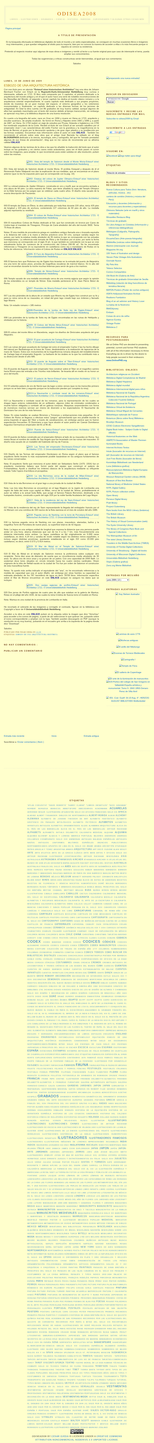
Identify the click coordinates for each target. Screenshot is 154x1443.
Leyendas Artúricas (63, 1189)
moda (31, 1236)
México (43, 1226)
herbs (107, 1107)
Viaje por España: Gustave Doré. (70, 1410)
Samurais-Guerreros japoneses (61, 1335)
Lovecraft (121, 1199)
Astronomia (48, 859)
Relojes (107, 1325)
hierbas (31, 1110)
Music (114, 1240)
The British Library (115, 514)
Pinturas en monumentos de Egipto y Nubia (73, 1295)
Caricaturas (82, 910)
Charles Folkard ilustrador (59, 931)
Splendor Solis (73, 1352)
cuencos (109, 966)
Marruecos (80, 1216)
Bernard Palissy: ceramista (97, 877)
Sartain (104, 1335)
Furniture (73, 1082)
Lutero (38, 1203)
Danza (108, 973)
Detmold (77, 983)
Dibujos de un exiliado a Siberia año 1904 (73, 986)
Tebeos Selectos (114, 268)
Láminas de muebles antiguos (108, 1175)
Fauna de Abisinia (117, 1065)
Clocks (102, 938)
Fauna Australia (98, 1065)
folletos (56, 1075)
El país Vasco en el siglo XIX (89, 1017)
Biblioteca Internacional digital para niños (125, 389)
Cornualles (73, 959)
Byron (105, 890)
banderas (99, 870)
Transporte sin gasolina (41, 1380)
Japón (113, 1148)
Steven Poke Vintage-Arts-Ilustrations (124, 257)
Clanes (93, 938)
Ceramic (47, 928)
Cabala (48, 894)
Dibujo (95, 983)
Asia (124, 856)
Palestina (47, 1278)
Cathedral (78, 924)
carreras (32, 914)
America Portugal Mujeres (87, 836)
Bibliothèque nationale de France (122, 414)
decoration (39, 979)
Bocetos (122, 880)
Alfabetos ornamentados (65, 826)
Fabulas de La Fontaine (49, 1061)
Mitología (94, 1233)
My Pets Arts (112, 264)
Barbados (111, 870)
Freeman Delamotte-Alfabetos (98, 1079)
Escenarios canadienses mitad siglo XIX (85, 1041)
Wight (57, 1424)
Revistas (71, 1329)
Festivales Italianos (115, 1068)
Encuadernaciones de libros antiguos (78, 1034)
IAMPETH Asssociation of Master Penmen (126, 440)
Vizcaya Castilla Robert (55, 1421)
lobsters (58, 1196)
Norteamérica (55, 1250)
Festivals (32, 1072)
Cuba (100, 966)
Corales (48, 959)
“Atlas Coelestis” (37, 805)
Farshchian (57, 1065)
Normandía (121, 1247)
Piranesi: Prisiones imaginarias (87, 1298)
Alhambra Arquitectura (102, 826)
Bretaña (36, 890)
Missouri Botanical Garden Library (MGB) (126, 477)
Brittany (69, 890)
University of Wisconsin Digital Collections (126, 554)
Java (96, 1152)
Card (69, 911)
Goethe (122, 1092)
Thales (113, 1366)
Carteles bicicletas (65, 914)
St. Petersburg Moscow (96, 1352)
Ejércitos (53, 1003)
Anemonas (74, 839)
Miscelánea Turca (67, 1233)
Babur (88, 870)
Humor (123, 1117)
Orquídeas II (34, 1267)
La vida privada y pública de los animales (100, 1172)
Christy (31, 938)
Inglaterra (77, 1145)
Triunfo (71, 1380)
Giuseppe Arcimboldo (79, 1092)
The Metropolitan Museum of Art (121, 536)
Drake (61, 996)
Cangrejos (110, 907)
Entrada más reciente (14, 736)
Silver (49, 1349)
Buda (88, 890)
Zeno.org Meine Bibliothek (118, 565)
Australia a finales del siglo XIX (45, 866)
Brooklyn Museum (114, 422)
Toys (123, 1376)
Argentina (59, 849)
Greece (74, 1103)
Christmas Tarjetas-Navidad (111, 934)
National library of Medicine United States (126, 484)
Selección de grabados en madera (78, 1339)
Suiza (30, 1356)
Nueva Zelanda (56, 1254)
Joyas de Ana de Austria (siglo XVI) (75, 1155)
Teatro (70, 1363)
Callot (88, 904)
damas (92, 973)
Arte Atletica (43, 853)
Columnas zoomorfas (39, 952)
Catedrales (63, 924)
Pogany (110, 1301)
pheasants (71, 1284)
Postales (74, 1308)
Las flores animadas (52, 1182)
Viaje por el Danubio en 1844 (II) (69, 1403)
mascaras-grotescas (101, 1216)
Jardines (42, 1152)
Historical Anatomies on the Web (121, 436)
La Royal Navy (47, 1172)
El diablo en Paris (54, 1010)
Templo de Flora (70, 1366)
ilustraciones (36, 1124)
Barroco (97, 873)
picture (82, 1284)
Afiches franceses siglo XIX (101, 812)
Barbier (122, 870)
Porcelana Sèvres (93, 1305)
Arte (30, 853)
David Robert (45, 976)
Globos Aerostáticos (104, 1092)
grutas (83, 1103)
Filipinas (66, 1072)
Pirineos (47, 1301)
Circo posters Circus (64, 938)
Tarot (30, 1363)
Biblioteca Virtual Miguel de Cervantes (124, 411)
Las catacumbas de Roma (98, 1179)
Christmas (88, 934)
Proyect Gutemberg (115, 506)
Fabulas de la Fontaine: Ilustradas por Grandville (96, 1061)
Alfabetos (106, 822)
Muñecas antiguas (97, 1240)
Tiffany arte (103, 1370)
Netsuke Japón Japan (66, 1247)
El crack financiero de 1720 (70, 1007)
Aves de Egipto (80, 866)
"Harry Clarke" (76, 805)
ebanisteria (93, 996)
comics (79, 952)
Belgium (66, 876)
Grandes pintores (94, 1100)
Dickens (48, 990)
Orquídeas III (51, 1267)
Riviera (43, 1332)
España (33, 1050)
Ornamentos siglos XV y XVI (108, 1264)
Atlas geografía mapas (56, 863)
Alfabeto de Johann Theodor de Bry (64, 819)
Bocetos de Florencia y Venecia (47, 883)
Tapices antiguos (37, 1359)
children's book (55, 934)
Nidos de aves (104, 1247)
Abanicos (55, 808)
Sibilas (60, 1346)
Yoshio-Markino (89, 1427)
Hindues (69, 1110)
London (69, 1196)
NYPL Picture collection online (120, 491)
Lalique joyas (56, 1175)
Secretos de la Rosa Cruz (42, 1339)
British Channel (52, 890)
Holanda (93, 1117)
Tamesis (88, 1356)
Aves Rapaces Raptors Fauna (44, 870)
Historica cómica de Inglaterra (45, 1117)
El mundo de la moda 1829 (57, 1017)
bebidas (45, 876)
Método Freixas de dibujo (112, 1223)
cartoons (66, 921)
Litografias (93, 1193)
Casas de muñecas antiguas (89, 921)
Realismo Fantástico (116, 297)
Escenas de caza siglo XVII (97, 1044)
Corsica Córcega (45, 962)
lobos (49, 1196)
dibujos (43, 986)
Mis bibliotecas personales (79, 1227)
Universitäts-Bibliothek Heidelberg (122, 558)
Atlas (112, 859)
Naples (49, 1244)
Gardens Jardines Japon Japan (89, 1086)
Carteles (45, 914)
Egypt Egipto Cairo (98, 1000)
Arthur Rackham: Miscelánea (101, 856)
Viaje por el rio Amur (103, 1407)
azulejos (79, 870)
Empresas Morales (116, 1030)
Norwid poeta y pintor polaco (81, 1250)
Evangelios (98, 1054)
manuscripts (87, 1206)
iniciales (92, 1145)
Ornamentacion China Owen (57, 1261)
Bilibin (30, 880)
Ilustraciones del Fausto (94, 1131)
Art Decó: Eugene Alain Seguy (110, 849)
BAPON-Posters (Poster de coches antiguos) (127, 290)
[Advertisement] (58, 725)
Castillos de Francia (40, 924)
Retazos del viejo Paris (52, 1329)
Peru (62, 1284)
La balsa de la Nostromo (118, 305)
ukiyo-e (69, 1383)
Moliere (95, 1237)
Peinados (82, 1281)
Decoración (63, 976)
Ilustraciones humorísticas (110, 1134)
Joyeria (102, 1155)
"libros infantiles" (97, 805)
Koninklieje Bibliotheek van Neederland (124, 462)
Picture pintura (97, 1284)
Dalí (85, 973)
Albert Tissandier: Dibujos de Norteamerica (62, 815)
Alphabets (34, 832)
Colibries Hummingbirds (113, 949)
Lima (84, 1193)
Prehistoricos (95, 1312)
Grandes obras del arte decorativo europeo (54, 1100)
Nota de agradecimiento (113, 1250)
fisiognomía (79, 1072)
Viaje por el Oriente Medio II (54, 1407)
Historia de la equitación (91, 1110)
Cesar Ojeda (59, 1436)
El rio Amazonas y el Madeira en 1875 (91, 1024)
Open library (112, 495)
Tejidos (54, 1366)
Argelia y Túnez (44, 849)
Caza (98, 924)
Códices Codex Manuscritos (97, 945)
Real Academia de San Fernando (64, 1318)
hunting (44, 1120)
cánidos (122, 907)
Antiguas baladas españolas (98, 839)
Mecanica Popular (89, 1220)
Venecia (31, 1386)
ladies (42, 1175)
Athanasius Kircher (70, 859)
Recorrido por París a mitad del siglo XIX (83, 1322)
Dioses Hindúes (62, 990)
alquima (108, 832)
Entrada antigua (91, 736)
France (123, 1075)
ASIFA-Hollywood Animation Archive (123, 293)
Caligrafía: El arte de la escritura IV (90, 900)
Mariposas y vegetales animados (51, 1216)
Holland (104, 1117)
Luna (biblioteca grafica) (117, 466)
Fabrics (108, 1058)
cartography (50, 921)
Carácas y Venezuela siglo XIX (46, 911)
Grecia (110, 1100)
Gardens (61, 1086)
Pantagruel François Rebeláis (71, 1278)
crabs (76, 962)
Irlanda (31, 1148)
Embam (110, 312)
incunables (112, 1142)
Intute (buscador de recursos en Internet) (126, 451)
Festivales (94, 1068)
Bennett (77, 877)
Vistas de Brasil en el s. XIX (90, 1414)
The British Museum (115, 517)
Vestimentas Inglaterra (55, 1393)
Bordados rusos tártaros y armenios (49, 887)
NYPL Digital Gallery (115, 488)
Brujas (79, 890)
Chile (69, 934)
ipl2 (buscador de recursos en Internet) (124, 455)
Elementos (39, 1030)
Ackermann (101, 808)
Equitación (98, 1037)
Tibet (68, 1370)
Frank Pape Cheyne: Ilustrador (60, 1079)
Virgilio (122, 1410)
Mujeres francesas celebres (66, 1240)
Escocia (83, 1047)
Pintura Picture (36, 1291)
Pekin (91, 1281)
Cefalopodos (110, 924)
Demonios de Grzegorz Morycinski (81, 979)
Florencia (44, 1075)
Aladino (31, 815)
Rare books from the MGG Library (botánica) (127, 510)
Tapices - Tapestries (115, 1356)
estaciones (46, 1051)
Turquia (111, 1380)
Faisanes (33, 1065)
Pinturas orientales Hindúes (53, 1298)
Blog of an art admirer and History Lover (125, 301)
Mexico (32, 1226)
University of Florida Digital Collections (124, 547)
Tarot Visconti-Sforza (50, 1363)
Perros (32, 1284)
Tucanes (81, 1380)
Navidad (99, 1244)
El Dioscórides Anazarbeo (81, 1010)
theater (60, 1370)
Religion (96, 1325)
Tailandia (48, 1356)
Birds (45, 880)
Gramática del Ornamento (101, 1097)
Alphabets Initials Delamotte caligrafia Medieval (73, 832)
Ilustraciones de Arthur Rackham (104, 1124)
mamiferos (49, 1206)
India (123, 1141)
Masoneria (121, 1216)
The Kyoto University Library (119, 525)
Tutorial (122, 1380)
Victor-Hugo (108, 1410)
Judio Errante (48, 1159)
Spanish (58, 1352)
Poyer (82, 1312)
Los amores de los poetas (111, 1196)
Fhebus (44, 1072)
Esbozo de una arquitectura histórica (37, 634)
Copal (38, 959)
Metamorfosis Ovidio (84, 1223)
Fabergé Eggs (95, 1058)
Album (111, 815)
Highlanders (45, 1110)
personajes (52, 1284)
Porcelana (55, 1305)
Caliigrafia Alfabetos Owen (57, 904)
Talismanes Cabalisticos (68, 1356)
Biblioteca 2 (111, 327)
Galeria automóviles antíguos (99, 1082)
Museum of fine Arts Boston (119, 480)
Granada (122, 1097)
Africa (122, 812)
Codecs (122, 938)
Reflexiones (34, 1325)
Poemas (69, 1301)
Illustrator (98, 1120)
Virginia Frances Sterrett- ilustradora (50, 1414)
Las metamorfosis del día (107, 1182)
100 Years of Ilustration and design (122, 253)
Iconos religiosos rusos (70, 1120)
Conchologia (75, 955)
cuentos (121, 965)
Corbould (59, 959)
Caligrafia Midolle (102, 897)
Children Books (36, 934)
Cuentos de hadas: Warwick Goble (48, 969)
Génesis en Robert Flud (91, 1089)
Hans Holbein (51, 1107)
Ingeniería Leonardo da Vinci (52, 1145)
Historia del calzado (113, 1114)
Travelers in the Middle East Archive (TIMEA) (127, 543)
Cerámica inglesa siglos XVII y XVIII (86, 928)
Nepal (49, 1247)
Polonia (44, 1305)
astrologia (33, 859)
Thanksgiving (46, 1370)
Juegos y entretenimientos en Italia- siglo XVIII (85, 1159)
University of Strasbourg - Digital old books (126, 550)
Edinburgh (121, 996)
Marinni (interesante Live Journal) (122, 246)
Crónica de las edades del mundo (75, 966)
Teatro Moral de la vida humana (93, 1363)
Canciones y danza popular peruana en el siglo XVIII (69, 907)
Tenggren (88, 1366)
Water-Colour (44, 1424)
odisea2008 (77, 13)
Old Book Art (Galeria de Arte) (120, 275)
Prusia (41, 1315)
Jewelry (48, 1155)
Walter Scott (80, 1420)
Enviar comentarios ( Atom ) (30, 742)
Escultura (95, 1047)
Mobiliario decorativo (114, 1233)
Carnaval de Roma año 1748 (110, 911)
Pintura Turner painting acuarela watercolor (74, 1291)
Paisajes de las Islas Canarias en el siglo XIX (85, 1271)
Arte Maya (89, 853)
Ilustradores (72, 1138)
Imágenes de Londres (73, 1142)
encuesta (108, 1034)
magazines (121, 1203)
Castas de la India (116, 921)
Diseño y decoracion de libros (58, 993)
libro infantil (91, 1189)
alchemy (121, 815)
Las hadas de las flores (78, 1182)
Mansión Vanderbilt (67, 1206)
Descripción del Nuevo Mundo (55, 983)
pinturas (40, 1295)
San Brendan (90, 1335)
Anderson (110, 836)
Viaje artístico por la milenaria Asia (95, 1400)
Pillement (59, 1288)
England (121, 1034)
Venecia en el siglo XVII (53, 1386)
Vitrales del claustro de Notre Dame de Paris (85, 1417)
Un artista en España (87, 1383)
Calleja (78, 904)
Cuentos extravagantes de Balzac (93, 969)
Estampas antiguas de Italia (83, 1051)
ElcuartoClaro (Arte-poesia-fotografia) (124, 238)
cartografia (83, 917)
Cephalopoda (34, 928)
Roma (73, 1332)
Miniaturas (55, 1227)
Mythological (35, 1244)
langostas (47, 1179)
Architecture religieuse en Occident (123, 374)
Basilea (107, 873)
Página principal (13, 28)
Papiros (94, 1278)
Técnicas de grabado (116, 221)
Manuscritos (46, 1209)
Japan (94, 1148)
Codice (77, 942)
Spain (49, 1352)
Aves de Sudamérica (100, 866)
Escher (73, 1047)
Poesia (100, 1301)
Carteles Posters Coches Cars (57, 917)
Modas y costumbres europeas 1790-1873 (67, 1237)
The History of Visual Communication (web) (127, 521)
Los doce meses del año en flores (73, 1199)
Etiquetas (85, 1054)
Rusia (106, 1332)
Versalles (87, 1386)
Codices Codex (68, 945)
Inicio (54, 736)
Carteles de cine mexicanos (94, 914)
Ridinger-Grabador (95, 1329)
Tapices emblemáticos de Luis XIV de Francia (74, 1359)
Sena (55, 1342)
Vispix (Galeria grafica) (117, 561)
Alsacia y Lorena (59, 836)
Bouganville (79, 887)
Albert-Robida (98, 815)
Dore (45, 996)
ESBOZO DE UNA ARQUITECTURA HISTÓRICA (36, 85)
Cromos (96, 962)
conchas (62, 955)
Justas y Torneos (93, 1162)
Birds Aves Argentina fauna (66, 880)
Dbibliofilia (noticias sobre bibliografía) (124, 242)
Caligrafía (82, 897)
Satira (113, 1335)
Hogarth (83, 1117)
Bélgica (55, 877)
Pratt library (111, 503)
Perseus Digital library (116, 499)
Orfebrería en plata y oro (82, 1257)
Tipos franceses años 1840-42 (100, 1373)
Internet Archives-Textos (117, 447)
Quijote (122, 1315)
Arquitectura (83, 849)
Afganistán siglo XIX (73, 812)
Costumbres (64, 962)
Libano (78, 1189)
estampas (59, 1051)
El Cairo (118, 1003)
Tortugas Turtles (80, 1376)
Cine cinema (44, 938)
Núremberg (70, 1254)
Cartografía (99, 917)
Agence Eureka (113, 319)
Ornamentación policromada (44, 1264)
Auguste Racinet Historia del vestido (91, 863)
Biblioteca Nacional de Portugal (121, 403)
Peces (58, 1281)
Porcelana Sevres (72, 1305)
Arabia (98, 846)
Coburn (111, 938)
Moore (31, 1240)
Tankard (98, 1356)
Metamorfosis (35, 1223)
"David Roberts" (57, 805)
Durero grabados (75, 996)
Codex (34, 941)
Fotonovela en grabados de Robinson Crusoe (90, 1075)
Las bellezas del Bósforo (68, 1179)
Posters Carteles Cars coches (59, 1312)
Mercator (121, 1220)
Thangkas (32, 1370)
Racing (41, 1318)
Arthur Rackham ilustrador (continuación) (54, 856)
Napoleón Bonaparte (68, 1244)
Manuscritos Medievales (57, 1212)
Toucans (97, 1376)
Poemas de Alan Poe (84, 1301)
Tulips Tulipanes (96, 1380)
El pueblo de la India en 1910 (92, 1020)
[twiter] (129, 156)
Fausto (31, 1068)
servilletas (79, 1342)
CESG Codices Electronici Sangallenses (125, 426)
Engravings (48, 1037)
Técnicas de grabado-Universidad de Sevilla (127, 279)
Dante (100, 973)
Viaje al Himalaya (107, 1397)
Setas (90, 1342)
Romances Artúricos (90, 1332)
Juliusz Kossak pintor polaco (61, 1162)
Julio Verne (34, 1162)
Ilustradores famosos (108, 1138)
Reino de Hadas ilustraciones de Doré (66, 1325)
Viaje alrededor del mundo (58, 1400)
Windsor (75, 1427)
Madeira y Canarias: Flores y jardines (91, 1203)
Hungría (32, 1120)
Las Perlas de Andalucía (80, 1186)
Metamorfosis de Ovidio (57, 1223)
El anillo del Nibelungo (74, 1003)
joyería (112, 1155)
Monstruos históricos (113, 1237)
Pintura (121, 1287)
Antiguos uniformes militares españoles (66, 843)
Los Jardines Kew (104, 1199)
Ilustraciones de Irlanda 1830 (79, 1127)
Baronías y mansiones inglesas (45, 873)
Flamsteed (102, 1072)
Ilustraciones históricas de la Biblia (66, 1134)
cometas (69, 952)
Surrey (38, 1356)
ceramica (59, 927)
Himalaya (58, 1110)
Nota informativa (37, 1254)
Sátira (123, 1335)
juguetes (120, 1158)
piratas (38, 1301)
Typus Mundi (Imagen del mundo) (45, 1383)
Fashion (69, 1065)
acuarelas (118, 808)
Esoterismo (120, 1047)
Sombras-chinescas (75, 1349)
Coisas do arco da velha (117, 316)
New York (87, 1247)
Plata (56, 1301)
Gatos (72, 1089)
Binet (38, 880)
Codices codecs (49, 945)
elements (51, 1030)
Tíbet (75, 1369)
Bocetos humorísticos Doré (87, 883)
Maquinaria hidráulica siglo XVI (96, 1213)
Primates (32, 1315)
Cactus (84, 894)
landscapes (33, 1179)
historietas (70, 1117)
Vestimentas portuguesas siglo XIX (90, 1393)
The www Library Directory (119, 539)
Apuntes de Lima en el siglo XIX (67, 846)
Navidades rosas (116, 1244)
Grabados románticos (72, 1097)
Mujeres (41, 1240)
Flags (91, 1072)
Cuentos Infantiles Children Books (62, 973)
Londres (79, 1196)
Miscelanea (104, 1226)
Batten (115, 873)
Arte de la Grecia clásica (67, 853)
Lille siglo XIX (72, 1193)
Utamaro (104, 1383)
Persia (41, 1284)
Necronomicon (35, 1247)
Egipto (73, 1000)
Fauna (82, 1065)
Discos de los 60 (81, 990)
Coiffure (40, 949)
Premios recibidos (116, 1312)
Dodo (38, 996)
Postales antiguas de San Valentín (105, 1308)
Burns (96, 890)
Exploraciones (43, 1058)
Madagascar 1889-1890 (55, 1203)
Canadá (108, 904)
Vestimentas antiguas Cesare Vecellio (51, 1390)
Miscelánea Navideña (88, 1230)
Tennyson (101, 1366)
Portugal (60, 1308)
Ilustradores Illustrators (43, 1142)
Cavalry (90, 924)
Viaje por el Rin (81, 1407)
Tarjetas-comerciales (114, 1359)
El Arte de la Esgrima (100, 1003)
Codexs (67, 942)
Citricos (83, 938)
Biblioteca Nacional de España (120, 393)
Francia (33, 1078)
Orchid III (59, 1257)
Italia (40, 1148)
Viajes (95, 1410)
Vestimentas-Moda (75, 1396)
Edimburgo (108, 996)
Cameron (98, 904)
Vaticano (122, 1383)
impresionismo (96, 1142)
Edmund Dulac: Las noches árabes (47, 1000)
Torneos (63, 1376)
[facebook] (111, 156)
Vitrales (47, 1417)
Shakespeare (102, 1342)
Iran (124, 1145)
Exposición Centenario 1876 (70, 1058)
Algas (84, 826)
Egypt (82, 1000)
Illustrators (117, 1120)
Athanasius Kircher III (96, 859)
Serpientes (65, 1342)
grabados (48, 1096)
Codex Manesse (52, 942)
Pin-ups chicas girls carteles (84, 1288)
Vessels (100, 1386)
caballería (59, 894)
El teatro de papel (92, 1027)
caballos (72, 893)
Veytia (92, 1397)
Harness (64, 1107)
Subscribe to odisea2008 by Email (122, 118)
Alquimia (121, 832)
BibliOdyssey (112, 308)
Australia (120, 863)
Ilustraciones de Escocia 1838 (44, 1127)
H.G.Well (93, 1103)
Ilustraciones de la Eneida (61, 1131)
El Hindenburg (53, 1013)
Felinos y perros (65, 1068)
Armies (69, 849)
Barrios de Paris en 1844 (77, 873)
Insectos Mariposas (110, 1145)
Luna (30, 1203)
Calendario (95, 894)
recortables (119, 1322)
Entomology (83, 1037)
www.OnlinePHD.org (116, 360)
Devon (86, 983)
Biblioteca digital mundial (118, 385)
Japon (104, 1148)
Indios (31, 1145)
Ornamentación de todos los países (102, 1261)
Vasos (113, 1383)
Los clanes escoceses (40, 1199)
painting (73, 1267)
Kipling (54, 1165)
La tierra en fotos (66, 1172)
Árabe (90, 846)
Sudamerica (119, 1352)
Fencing (81, 1068)
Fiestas (54, 1072)
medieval (107, 1220)
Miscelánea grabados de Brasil (57, 1230)
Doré (52, 996)
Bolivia (110, 883)
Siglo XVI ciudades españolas (84, 1346)
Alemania (33, 819)
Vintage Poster (113, 323)
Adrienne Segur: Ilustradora (44, 812)
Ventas (75, 1386)
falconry (45, 1065)
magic (39, 1206)
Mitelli (82, 1233)
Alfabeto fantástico (102, 819)
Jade (48, 1148)
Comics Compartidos (116, 272)
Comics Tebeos (94, 952)
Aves (68, 866)
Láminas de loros (78, 1175)
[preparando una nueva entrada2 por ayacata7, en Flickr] (123, 78)
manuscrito (104, 1206)
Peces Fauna (69, 1281)
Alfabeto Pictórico (85, 822)
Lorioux (90, 1196)
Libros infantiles (53, 1193)
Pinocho (109, 1288)
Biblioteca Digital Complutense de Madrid (125, 378)
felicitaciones (45, 1068)
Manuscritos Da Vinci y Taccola (76, 1210)
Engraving (33, 1037)
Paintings (85, 1267)
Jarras (80, 1152)
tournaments (111, 1376)
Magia (31, 1206)
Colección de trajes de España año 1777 (72, 949)
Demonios (54, 979)
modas (39, 1237)
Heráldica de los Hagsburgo (86, 1107)
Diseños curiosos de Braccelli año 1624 (103, 993)
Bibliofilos (120, 877)
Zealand (103, 1427)
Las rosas (100, 1186)
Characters (34, 931)
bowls (90, 887)
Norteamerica (37, 1250)
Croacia (85, 962)
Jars (89, 1152)
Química (31, 1318)
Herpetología (119, 1107)
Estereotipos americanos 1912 (62, 1054)
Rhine (80, 1329)
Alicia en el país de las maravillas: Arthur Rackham (94, 829)
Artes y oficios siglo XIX (111, 853)
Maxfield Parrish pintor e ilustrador (51, 1220)
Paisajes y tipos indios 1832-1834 (91, 1274)
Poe (62, 1301)
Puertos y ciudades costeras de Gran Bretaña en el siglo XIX (81, 1315)
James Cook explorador (76, 1148)
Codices (91, 941)
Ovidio (63, 1267)
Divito (30, 996)
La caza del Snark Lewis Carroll (78, 1165)
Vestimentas (117, 1386)
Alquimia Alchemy (37, 836)
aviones (67, 870)
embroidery (98, 1030)
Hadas (103, 1103)
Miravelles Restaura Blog (118, 217)
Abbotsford (69, 808)
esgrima (107, 1047)
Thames (123, 1366)
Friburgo (61, 1082)
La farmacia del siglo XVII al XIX (74, 1169)
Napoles (88, 1244)
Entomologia (66, 1037)
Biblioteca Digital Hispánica (119, 381)
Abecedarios (86, 808)
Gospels (32, 1097)
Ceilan (123, 924)
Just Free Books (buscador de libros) (124, 458)
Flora (114, 1072)
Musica (123, 1240)
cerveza (111, 928)
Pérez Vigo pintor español (111, 1281)
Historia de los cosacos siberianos (76, 1114)
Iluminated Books (114, 444)
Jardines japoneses (61, 1152)
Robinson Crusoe (59, 1332)
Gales (51, 1086)
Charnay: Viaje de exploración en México (102, 931)
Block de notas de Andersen (99, 880)
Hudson (114, 1117)
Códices (109, 941)
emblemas (62, 1030)
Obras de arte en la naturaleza (96, 1254)
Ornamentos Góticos (75, 1264)
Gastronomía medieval (54, 1089)
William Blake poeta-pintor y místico (86, 1424)
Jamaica (56, 1148)
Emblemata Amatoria (79, 1030)
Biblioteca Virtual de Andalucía (120, 407)
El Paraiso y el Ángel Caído (59, 1020)
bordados (121, 883)
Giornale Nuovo (113, 260)
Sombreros (94, 1349)
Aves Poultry (119, 866)
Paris (39, 1281)
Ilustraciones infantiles (41, 1138)
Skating (58, 1349)
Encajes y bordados (40, 1034)
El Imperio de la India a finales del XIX (85, 1013)
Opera (48, 1257)
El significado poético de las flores (58, 1027)
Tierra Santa (88, 1370)
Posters (33, 1311)
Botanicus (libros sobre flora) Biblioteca (124, 418)
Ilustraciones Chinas (64, 1124)
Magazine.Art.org (114, 249)
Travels (61, 1380)
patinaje (49, 1281)
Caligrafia (66, 897)
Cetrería (122, 928)
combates (58, 952)
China (77, 934)
